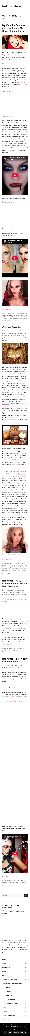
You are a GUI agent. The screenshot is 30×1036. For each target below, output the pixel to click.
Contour (22, 313)
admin (3, 313)
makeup (25, 318)
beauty (14, 570)
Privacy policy (20, 1033)
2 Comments (14, 320)
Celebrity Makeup (20, 570)
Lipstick (13, 568)
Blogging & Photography (10, 980)
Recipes (22, 568)
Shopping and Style (8, 967)
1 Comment (10, 885)
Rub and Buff (9, 460)
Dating (5, 1008)
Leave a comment (12, 652)
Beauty (18, 313)
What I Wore (23, 317)
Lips (10, 568)
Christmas (8, 992)
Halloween (9, 315)
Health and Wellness (9, 1016)
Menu (25, 6)
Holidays (22, 315)
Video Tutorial (5, 884)
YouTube (11, 884)
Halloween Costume (17, 318)
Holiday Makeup (15, 315)
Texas (6, 570)
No (10, 1033)
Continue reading (6, 309)
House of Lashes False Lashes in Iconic (14, 471)
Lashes (4, 568)
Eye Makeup (10, 565)
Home (4, 959)
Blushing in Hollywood (12, 6)
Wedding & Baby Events (11, 1004)
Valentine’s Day (10, 1000)
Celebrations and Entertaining (12, 984)
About (4, 963)
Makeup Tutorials (12, 317)
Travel (10, 570)
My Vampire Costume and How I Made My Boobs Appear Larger (13, 28)
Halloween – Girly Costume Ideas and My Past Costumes (14, 583)
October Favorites (12, 327)
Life (7, 568)
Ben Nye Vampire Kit (21, 84)
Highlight (10, 567)
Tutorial (18, 317)
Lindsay (4, 563)
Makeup (6, 317)
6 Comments (11, 573)
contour (5, 318)
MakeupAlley (5, 403)
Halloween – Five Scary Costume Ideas (15, 660)
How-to (16, 882)
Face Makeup (16, 565)
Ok (5, 1033)
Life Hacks (6, 1020)
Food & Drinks (23, 565)
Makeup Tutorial (6, 320)
